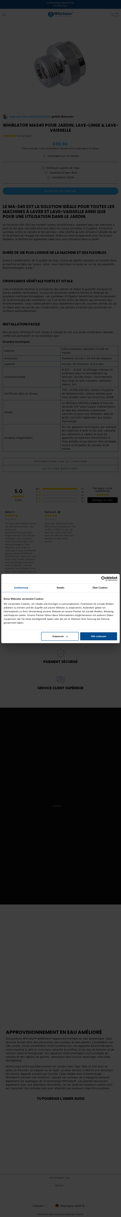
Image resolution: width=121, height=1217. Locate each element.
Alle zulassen (98, 636)
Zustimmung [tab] (21, 587)
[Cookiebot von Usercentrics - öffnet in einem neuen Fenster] (103, 578)
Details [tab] (60, 587)
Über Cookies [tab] (100, 587)
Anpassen (58, 636)
